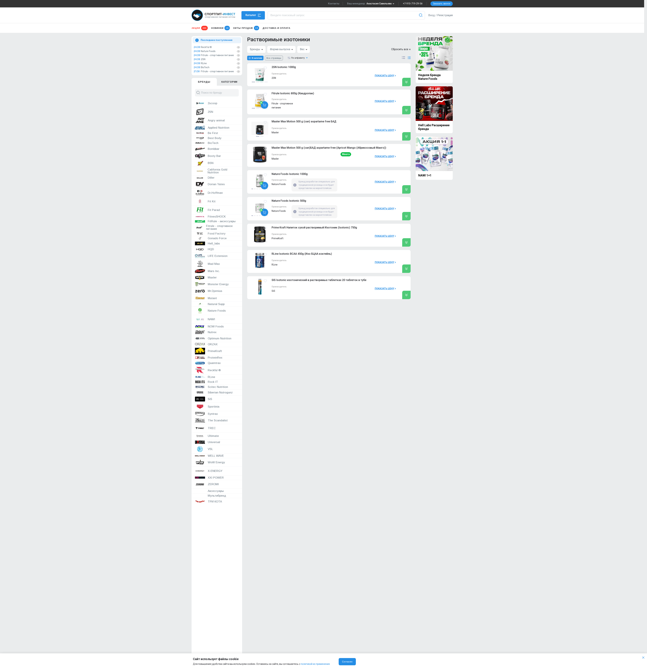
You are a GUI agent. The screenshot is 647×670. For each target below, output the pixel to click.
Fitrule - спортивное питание (217, 55)
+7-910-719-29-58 (412, 3)
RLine (204, 63)
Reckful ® (206, 47)
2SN (203, 59)
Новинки (219, 28)
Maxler (275, 132)
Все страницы (273, 58)
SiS (273, 291)
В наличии (257, 58)
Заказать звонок (441, 3)
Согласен (347, 661)
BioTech (205, 67)
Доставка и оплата (276, 28)
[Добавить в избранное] (265, 68)
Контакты (333, 3)
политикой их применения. (315, 664)
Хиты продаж (245, 28)
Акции (199, 28)
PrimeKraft (277, 238)
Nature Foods (208, 51)
